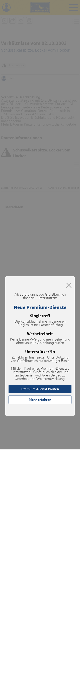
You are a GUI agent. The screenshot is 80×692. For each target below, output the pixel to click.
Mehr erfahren (40, 400)
